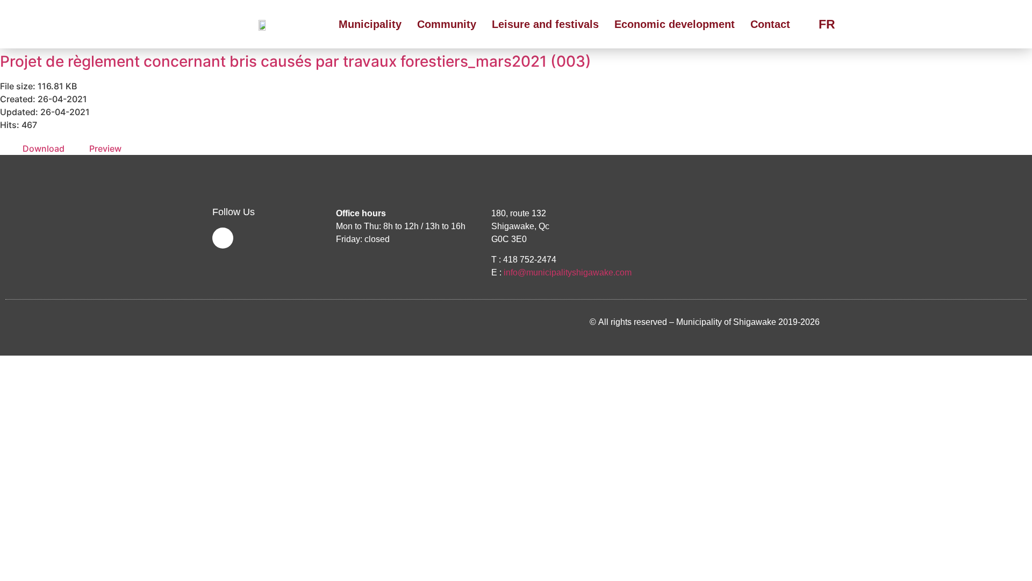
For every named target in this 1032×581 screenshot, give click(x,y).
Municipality (370, 24)
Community (446, 24)
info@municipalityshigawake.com (568, 272)
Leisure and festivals (545, 24)
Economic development (674, 24)
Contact (770, 24)
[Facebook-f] (222, 238)
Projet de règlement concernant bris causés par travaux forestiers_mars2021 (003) (295, 61)
